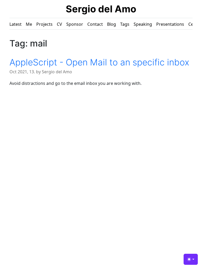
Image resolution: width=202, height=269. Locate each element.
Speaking (143, 24)
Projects (44, 24)
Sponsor (74, 24)
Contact (95, 24)
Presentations (170, 24)
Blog (111, 24)
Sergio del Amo (101, 9)
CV (59, 24)
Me (29, 24)
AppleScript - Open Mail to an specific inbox (99, 62)
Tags (124, 24)
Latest (15, 24)
